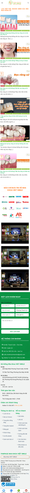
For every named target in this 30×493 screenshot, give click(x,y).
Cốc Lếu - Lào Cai (7, 386)
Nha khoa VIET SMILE (10, 457)
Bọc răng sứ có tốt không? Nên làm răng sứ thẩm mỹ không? (14, 172)
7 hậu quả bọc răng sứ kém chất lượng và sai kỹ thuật (13, 116)
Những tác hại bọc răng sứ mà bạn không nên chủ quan (14, 144)
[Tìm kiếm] (28, 2)
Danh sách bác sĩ (8, 439)
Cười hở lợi (6, 413)
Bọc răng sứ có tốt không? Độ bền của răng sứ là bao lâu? (14, 89)
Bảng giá (5, 429)
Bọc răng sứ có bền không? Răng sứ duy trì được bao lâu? (14, 61)
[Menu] (2, 3)
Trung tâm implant (8, 426)
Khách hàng (6, 432)
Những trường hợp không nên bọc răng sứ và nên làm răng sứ (14, 33)
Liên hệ (20, 419)
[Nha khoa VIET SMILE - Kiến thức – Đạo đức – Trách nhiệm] (15, 2)
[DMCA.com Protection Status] (5, 479)
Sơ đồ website (7, 436)
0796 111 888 (18, 405)
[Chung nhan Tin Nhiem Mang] (16, 479)
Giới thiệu (21, 416)
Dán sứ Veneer (7, 417)
